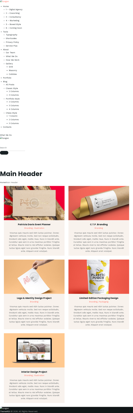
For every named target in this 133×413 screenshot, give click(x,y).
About (6, 49)
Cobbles (13, 74)
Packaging (103, 302)
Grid (11, 67)
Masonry (13, 70)
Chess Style (11, 113)
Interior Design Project (34, 371)
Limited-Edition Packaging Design (98, 298)
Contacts (7, 127)
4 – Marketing (12, 20)
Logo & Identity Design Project (34, 298)
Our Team (10, 52)
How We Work (12, 60)
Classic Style (12, 88)
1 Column (13, 116)
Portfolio (7, 78)
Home (6, 6)
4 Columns (14, 109)
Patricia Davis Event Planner (34, 224)
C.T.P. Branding (99, 224)
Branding (99, 228)
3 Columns (14, 95)
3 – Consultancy (13, 17)
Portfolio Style (13, 99)
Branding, (29, 228)
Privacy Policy (12, 42)
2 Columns (14, 91)
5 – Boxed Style (13, 24)
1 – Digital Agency (14, 9)
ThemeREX (5, 411)
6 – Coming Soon (14, 28)
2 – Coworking (13, 13)
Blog (5, 81)
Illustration (39, 228)
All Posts (10, 84)
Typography (11, 35)
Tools (5, 32)
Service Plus (11, 46)
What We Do (12, 56)
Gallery (9, 63)
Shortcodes (11, 38)
